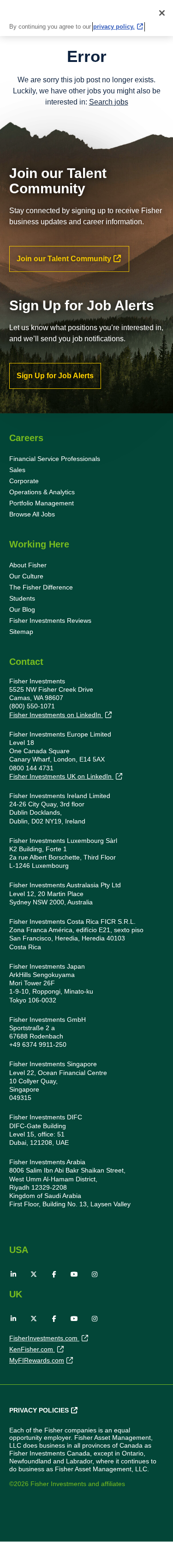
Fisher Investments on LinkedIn (56, 715)
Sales (17, 469)
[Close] (162, 13)
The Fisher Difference (41, 587)
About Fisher (28, 565)
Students (22, 598)
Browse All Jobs (32, 514)
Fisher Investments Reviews (50, 620)
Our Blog (22, 609)
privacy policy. (114, 26)
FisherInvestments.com (44, 1338)
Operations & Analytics (42, 492)
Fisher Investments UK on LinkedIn (61, 776)
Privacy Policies (39, 1410)
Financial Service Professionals (54, 458)
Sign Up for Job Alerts (55, 376)
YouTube (74, 1274)
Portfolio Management (41, 503)
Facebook (54, 1274)
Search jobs (108, 102)
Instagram (94, 1274)
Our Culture (26, 576)
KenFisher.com (32, 1349)
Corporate (24, 481)
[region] (86, 18)
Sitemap (21, 631)
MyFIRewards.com (36, 1360)
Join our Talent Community (64, 259)
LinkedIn (13, 1274)
